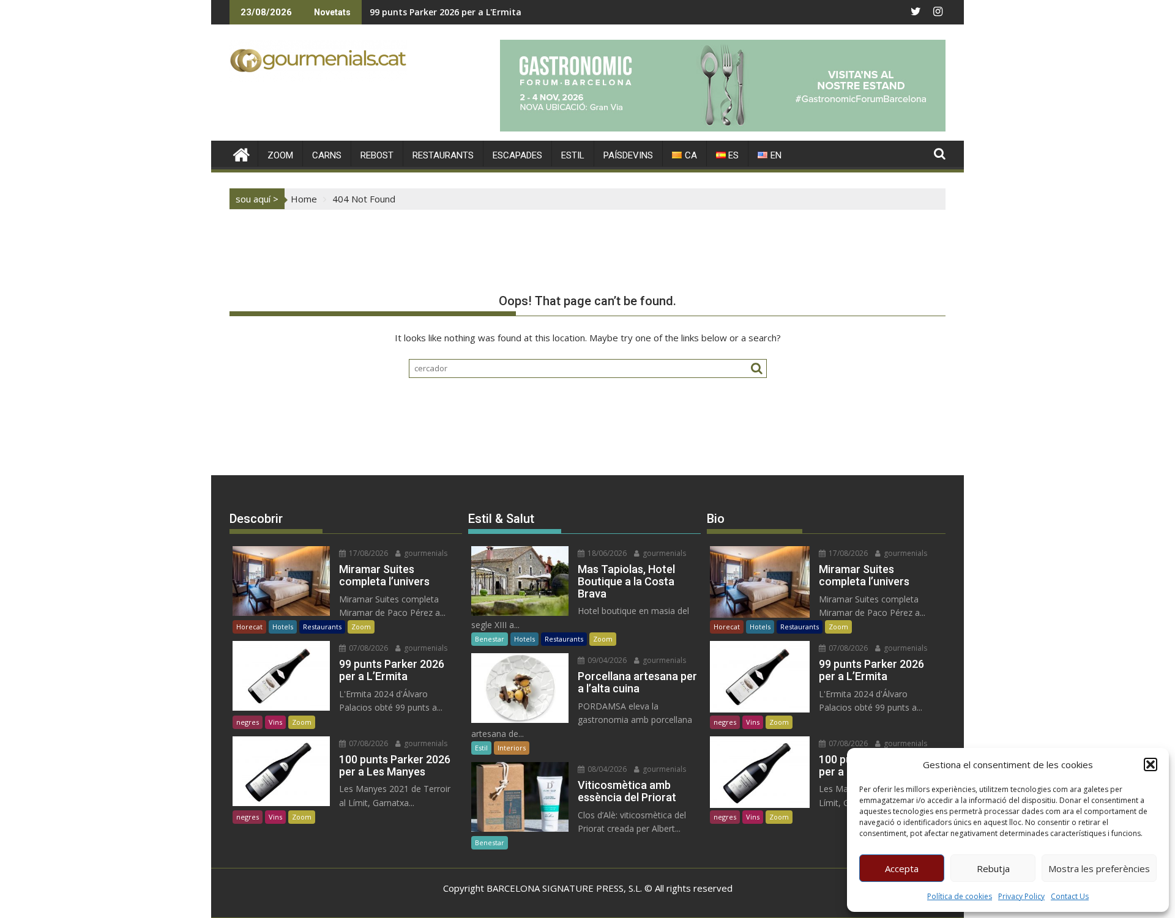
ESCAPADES (517, 155)
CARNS (326, 155)
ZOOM (280, 155)
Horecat (249, 626)
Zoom (361, 626)
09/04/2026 (606, 660)
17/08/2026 (367, 553)
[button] (1150, 764)
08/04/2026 (606, 769)
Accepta (902, 868)
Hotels (282, 626)
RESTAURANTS (443, 155)
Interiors (512, 747)
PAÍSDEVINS (628, 155)
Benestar (489, 638)
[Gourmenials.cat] (241, 153)
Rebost (377, 155)
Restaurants (322, 626)
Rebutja (993, 868)
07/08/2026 (367, 648)
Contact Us (1070, 896)
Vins (275, 722)
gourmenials (424, 553)
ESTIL (572, 155)
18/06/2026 (606, 553)
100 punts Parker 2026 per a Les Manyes (455, 12)
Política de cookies (959, 896)
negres (247, 722)
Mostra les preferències (1099, 868)
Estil (481, 747)
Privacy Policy (1021, 896)
